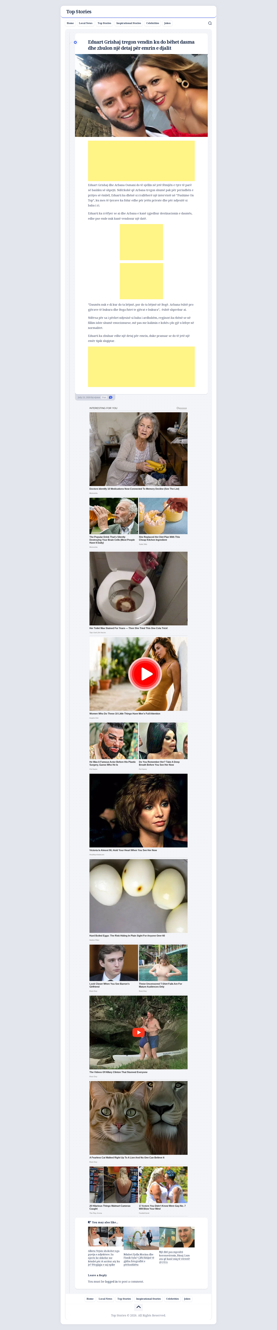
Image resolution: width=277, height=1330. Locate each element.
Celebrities (152, 23)
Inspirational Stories (128, 23)
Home (70, 23)
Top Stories (78, 11)
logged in (111, 1281)
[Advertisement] (141, 161)
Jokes (167, 23)
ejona (97, 397)
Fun (104, 397)
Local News (85, 23)
